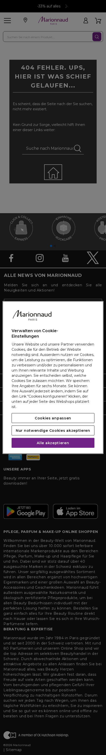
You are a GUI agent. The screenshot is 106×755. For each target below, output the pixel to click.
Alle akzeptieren (53, 442)
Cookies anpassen (53, 418)
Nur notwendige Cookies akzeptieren (53, 430)
